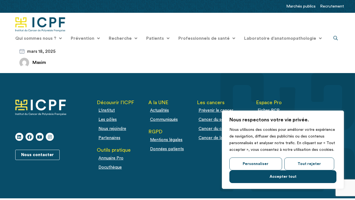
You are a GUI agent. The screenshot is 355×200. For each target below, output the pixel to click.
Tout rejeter (309, 164)
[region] (283, 150)
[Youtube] (40, 137)
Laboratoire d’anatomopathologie (280, 38)
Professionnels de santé (204, 38)
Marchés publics (301, 6)
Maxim (39, 62)
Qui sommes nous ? (35, 38)
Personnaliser (255, 164)
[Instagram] (50, 137)
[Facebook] (30, 137)
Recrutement (332, 6)
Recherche (120, 38)
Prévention (82, 38)
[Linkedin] (19, 137)
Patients (155, 38)
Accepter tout (283, 177)
